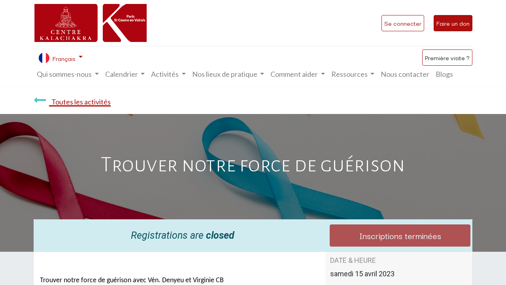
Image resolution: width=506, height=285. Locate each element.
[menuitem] (405, 74)
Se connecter (402, 23)
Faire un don (453, 23)
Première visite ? (447, 57)
